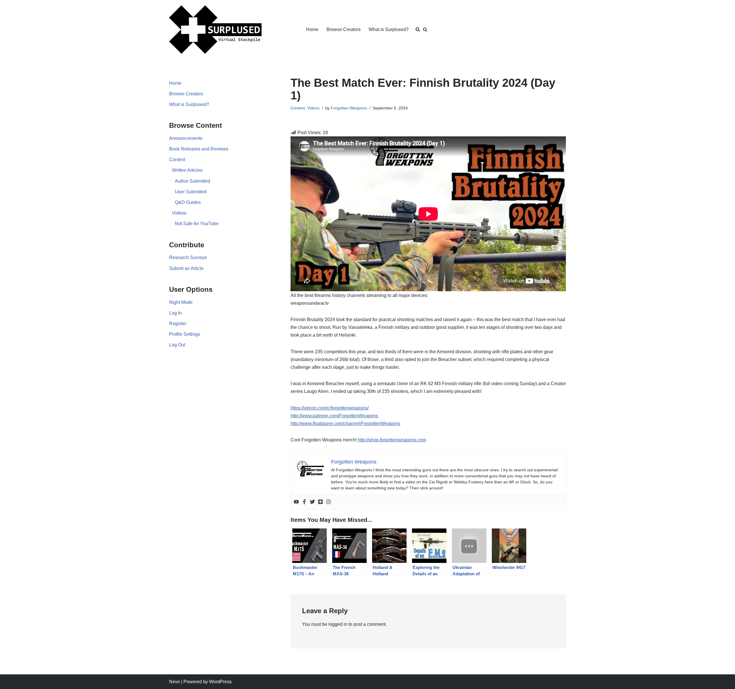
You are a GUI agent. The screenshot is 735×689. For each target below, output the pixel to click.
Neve (174, 681)
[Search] (425, 29)
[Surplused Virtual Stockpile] (215, 29)
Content (177, 159)
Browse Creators (343, 29)
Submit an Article (186, 268)
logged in (337, 624)
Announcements (185, 138)
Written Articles (187, 170)
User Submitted (190, 191)
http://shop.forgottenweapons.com (392, 439)
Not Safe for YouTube (196, 223)
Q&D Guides (188, 202)
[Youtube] (296, 502)
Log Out (177, 344)
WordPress (220, 681)
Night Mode (181, 302)
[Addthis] (320, 502)
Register (177, 323)
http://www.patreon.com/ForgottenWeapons (334, 415)
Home (312, 29)
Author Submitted (192, 181)
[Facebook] (304, 502)
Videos (179, 213)
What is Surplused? (389, 29)
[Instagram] (328, 502)
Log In (175, 312)
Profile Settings (184, 334)
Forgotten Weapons (349, 108)
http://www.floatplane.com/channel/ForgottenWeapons (345, 423)
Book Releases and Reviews (198, 148)
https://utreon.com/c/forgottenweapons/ (330, 408)
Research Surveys (188, 257)
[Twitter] (312, 502)
